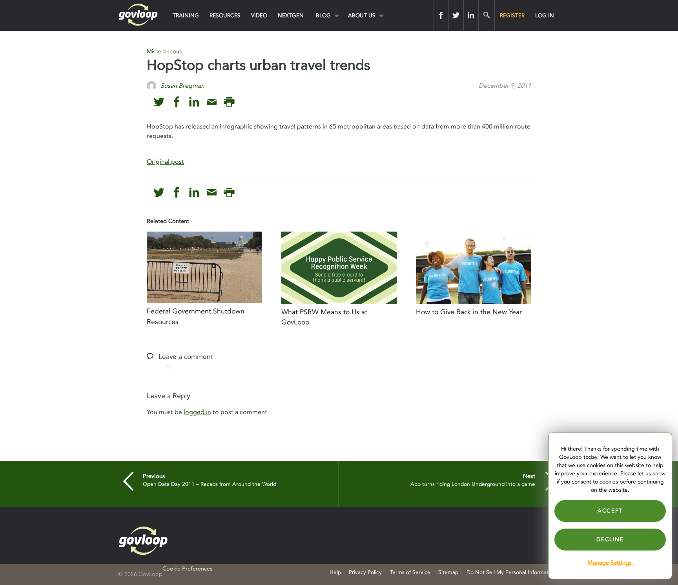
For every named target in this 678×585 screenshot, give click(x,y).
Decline (609, 539)
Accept (610, 510)
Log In (544, 15)
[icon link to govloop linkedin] (194, 102)
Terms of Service (410, 572)
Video (259, 15)
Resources (225, 15)
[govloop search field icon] (486, 15)
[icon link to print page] (229, 102)
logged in (197, 412)
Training (186, 15)
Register (512, 15)
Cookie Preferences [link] (187, 568)
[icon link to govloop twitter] (159, 102)
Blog (323, 15)
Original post (165, 162)
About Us (361, 15)
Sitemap (448, 572)
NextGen (291, 15)
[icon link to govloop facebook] (176, 102)
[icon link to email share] (211, 102)
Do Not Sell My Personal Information (511, 572)
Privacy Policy (365, 572)
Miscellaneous (164, 51)
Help (335, 572)
